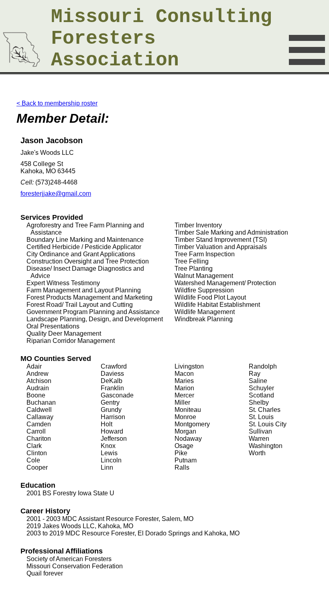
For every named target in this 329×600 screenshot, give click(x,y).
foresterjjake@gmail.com (55, 193)
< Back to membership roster (56, 103)
